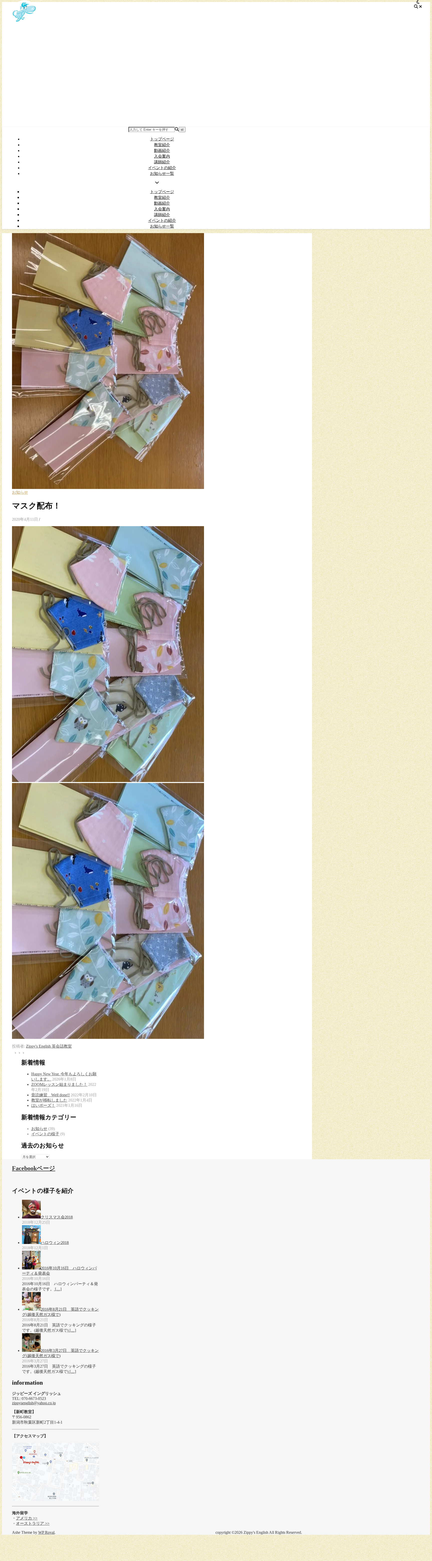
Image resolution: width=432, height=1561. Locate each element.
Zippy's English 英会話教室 (49, 1046)
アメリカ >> (27, 1518)
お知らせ (20, 492)
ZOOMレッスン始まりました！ (59, 1084)
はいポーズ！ (43, 1105)
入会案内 (162, 156)
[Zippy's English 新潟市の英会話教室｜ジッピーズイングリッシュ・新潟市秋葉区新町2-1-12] (24, 23)
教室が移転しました (49, 1100)
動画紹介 (162, 150)
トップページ (162, 139)
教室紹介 (162, 144)
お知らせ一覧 (162, 173)
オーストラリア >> (33, 1523)
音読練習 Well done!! (50, 1095)
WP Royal (46, 1532)
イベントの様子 (45, 1134)
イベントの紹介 (162, 167)
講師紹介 (162, 162)
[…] (58, 1289)
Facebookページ (33, 1168)
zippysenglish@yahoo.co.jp (34, 1403)
